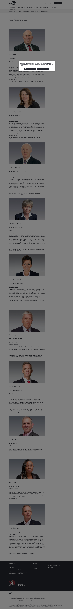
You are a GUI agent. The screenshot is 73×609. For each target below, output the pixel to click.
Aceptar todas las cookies (43, 68)
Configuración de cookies (30, 68)
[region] (37, 66)
